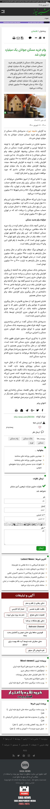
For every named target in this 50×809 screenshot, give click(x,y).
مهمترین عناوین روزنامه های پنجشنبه (28, 460)
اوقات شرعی (44, 745)
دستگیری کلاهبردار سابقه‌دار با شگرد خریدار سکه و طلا (24, 577)
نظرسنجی (24, 745)
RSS (25, 750)
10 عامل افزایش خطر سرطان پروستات (30, 674)
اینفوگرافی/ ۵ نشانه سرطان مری (32, 670)
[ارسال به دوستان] (18, 38)
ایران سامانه (20, 783)
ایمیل (43, 506)
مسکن (40, 443)
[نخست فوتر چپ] (25, 795)
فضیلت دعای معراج (37, 615)
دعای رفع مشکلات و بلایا (35, 620)
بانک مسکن (27, 438)
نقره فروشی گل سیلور (36, 650)
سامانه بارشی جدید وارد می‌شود (32, 585)
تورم (31, 443)
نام (44, 497)
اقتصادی (34, 31)
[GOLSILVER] (25, 694)
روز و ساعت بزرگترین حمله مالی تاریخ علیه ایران (26, 682)
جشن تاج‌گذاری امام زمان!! (34, 678)
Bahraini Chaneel (36, 626)
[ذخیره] (22, 38)
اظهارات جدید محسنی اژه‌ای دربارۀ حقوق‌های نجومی (25, 466)
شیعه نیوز (32, 131)
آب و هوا (8, 739)
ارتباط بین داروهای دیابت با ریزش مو (30, 569)
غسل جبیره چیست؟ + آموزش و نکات (27, 728)
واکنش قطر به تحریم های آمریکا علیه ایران (28, 666)
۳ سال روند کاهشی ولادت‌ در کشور (28, 724)
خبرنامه (7, 745)
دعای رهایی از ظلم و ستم (35, 603)
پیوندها (17, 739)
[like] (25, 428)
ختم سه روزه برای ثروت (15, 615)
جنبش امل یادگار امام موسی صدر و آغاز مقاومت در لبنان (23, 581)
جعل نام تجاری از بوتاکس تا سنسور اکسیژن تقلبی (25, 573)
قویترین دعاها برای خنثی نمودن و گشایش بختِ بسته (25, 634)
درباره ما (44, 739)
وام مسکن (14, 438)
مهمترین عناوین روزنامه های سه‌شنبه (28, 456)
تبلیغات (34, 745)
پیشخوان (42, 31)
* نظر (43, 528)
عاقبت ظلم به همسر (37, 609)
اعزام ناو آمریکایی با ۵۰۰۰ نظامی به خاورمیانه (28, 565)
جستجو (15, 745)
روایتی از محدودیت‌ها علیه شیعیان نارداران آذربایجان (23, 719)
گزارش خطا (37, 423)
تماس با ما (34, 739)
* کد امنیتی (41, 515)
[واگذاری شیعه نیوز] (25, 22)
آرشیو (25, 739)
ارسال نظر (36, 432)
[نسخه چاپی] (14, 38)
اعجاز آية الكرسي (18, 609)
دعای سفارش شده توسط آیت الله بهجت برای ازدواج (25, 643)
